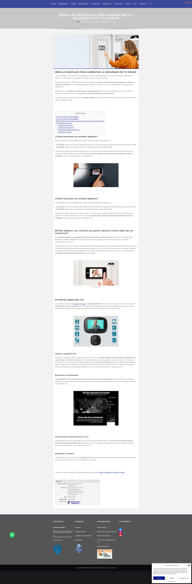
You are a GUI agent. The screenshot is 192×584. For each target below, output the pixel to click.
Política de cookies (171, 581)
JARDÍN (73, 3)
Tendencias (107, 3)
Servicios (78, 527)
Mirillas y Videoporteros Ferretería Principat (112, 472)
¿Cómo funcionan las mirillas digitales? (67, 116)
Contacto (143, 3)
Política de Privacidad (103, 535)
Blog (135, 3)
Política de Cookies (103, 546)
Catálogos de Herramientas (83, 535)
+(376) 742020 (59, 540)
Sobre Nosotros (101, 527)
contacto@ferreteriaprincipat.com (62, 537)
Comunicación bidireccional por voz (69, 130)
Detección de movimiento (66, 127)
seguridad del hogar (80, 304)
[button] (189, 565)
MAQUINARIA (63, 3)
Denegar (171, 578)
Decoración (83, 3)
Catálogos (118, 3)
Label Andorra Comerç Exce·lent (107, 531)
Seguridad (96, 3)
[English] (187, 2)
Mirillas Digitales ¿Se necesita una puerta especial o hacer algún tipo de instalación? (80, 121)
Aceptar (159, 578)
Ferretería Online (80, 531)
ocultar (83, 113)
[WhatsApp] (12, 534)
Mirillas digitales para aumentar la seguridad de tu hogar (98, 21)
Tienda (127, 3)
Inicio (54, 3)
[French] (189, 2)
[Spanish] (190, 2)
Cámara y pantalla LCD (65, 125)
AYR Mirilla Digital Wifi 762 (64, 123)
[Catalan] (186, 2)
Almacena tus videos (64, 132)
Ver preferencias (184, 578)
